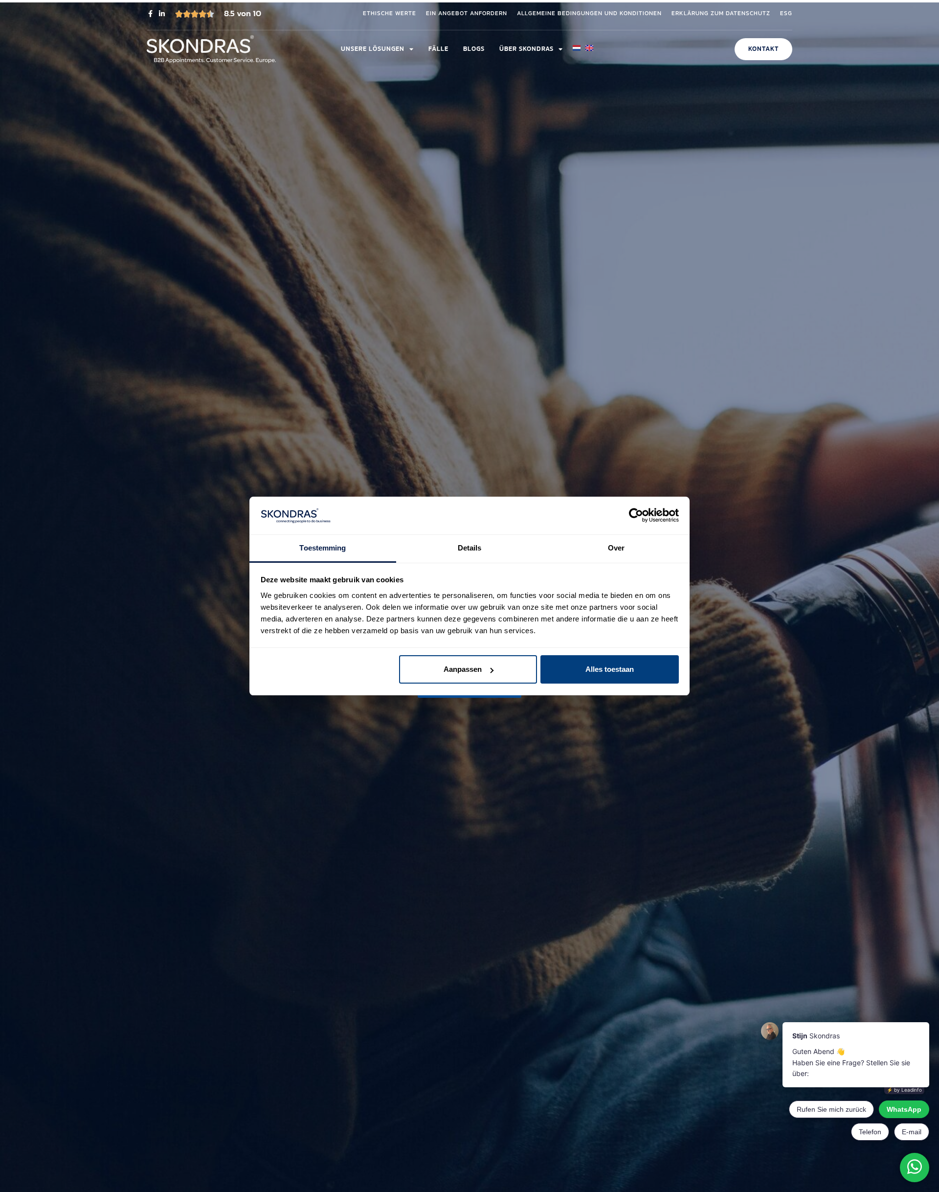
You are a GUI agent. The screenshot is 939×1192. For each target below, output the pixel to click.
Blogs (474, 48)
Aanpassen (463, 669)
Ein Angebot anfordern (466, 14)
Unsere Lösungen (372, 48)
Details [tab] (470, 548)
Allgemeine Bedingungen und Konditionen (589, 14)
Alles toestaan (609, 669)
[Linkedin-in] (161, 13)
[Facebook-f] (150, 13)
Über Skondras (526, 48)
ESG (786, 14)
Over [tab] (616, 548)
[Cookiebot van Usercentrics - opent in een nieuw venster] (636, 515)
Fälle (438, 48)
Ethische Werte (389, 14)
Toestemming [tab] (322, 548)
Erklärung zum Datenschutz (720, 14)
